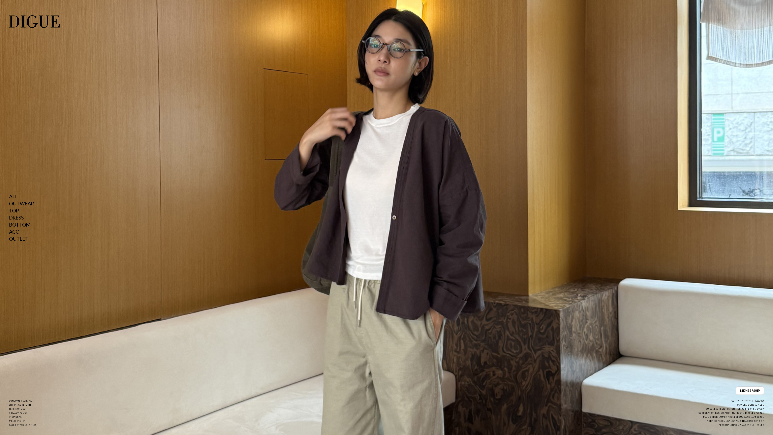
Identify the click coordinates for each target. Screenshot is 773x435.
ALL (13, 196)
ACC (14, 232)
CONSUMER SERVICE (20, 401)
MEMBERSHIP (750, 390)
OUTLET (18, 239)
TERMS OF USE (17, 409)
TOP (14, 210)
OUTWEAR (21, 203)
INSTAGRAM (16, 417)
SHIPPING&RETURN (20, 405)
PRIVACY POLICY (18, 413)
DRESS (16, 217)
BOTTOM (20, 225)
